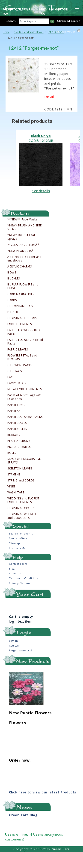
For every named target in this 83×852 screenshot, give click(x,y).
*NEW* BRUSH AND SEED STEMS (24, 227)
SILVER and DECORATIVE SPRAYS (24, 460)
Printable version (66, 31)
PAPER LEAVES (17, 423)
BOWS (11, 272)
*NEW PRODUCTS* (20, 251)
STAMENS (13, 474)
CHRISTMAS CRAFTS (20, 508)
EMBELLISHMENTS (19, 324)
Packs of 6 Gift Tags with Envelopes (24, 397)
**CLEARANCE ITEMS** (23, 245)
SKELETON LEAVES (19, 468)
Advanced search (68, 21)
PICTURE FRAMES (18, 447)
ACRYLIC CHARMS (19, 266)
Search (11, 21)
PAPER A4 (14, 411)
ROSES (11, 453)
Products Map (18, 548)
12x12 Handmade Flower (29, 32)
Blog (12, 568)
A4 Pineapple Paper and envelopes (24, 258)
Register (14, 645)
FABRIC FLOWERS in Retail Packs (25, 341)
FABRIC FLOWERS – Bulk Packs (23, 332)
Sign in (13, 640)
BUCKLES (13, 278)
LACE (10, 377)
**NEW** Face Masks (22, 219)
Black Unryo (41, 136)
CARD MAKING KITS (20, 294)
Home (6, 32)
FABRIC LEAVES (17, 349)
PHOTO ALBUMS (18, 441)
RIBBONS (13, 435)
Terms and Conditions (24, 578)
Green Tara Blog (23, 815)
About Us (15, 573)
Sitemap (14, 543)
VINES (11, 486)
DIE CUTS (13, 312)
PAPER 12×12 (16, 405)
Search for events (21, 533)
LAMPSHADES (16, 383)
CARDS (12, 300)
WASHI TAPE (15, 492)
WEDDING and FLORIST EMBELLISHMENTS (23, 500)
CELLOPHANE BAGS (20, 306)
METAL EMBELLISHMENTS (24, 389)
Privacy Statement (21, 583)
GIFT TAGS (14, 371)
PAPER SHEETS (17, 429)
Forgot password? (20, 650)
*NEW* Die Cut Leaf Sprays (21, 237)
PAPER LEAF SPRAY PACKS (24, 417)
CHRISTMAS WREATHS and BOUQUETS (22, 516)
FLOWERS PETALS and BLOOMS (22, 357)
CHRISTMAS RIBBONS (22, 318)
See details (41, 191)
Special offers (18, 538)
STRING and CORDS (20, 480)
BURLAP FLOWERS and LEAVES (22, 286)
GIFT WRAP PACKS (19, 365)
